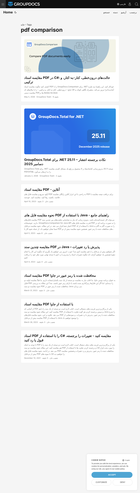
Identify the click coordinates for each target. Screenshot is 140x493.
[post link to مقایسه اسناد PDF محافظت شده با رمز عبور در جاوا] (70, 282)
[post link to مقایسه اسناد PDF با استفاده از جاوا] (70, 313)
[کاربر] (129, 4)
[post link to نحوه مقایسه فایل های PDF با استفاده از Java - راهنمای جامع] (70, 224)
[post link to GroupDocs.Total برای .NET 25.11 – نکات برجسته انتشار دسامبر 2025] (70, 143)
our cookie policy (118, 469)
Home (8, 12)
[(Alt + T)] (15, 12)
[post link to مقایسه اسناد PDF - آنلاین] (70, 195)
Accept (112, 475)
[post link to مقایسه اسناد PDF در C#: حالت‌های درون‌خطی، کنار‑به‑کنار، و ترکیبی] (70, 69)
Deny (122, 482)
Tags (29, 24)
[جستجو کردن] (136, 4)
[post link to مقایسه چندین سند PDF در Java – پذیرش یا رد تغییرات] (70, 254)
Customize (101, 482)
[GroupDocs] (24, 4)
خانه (23, 24)
